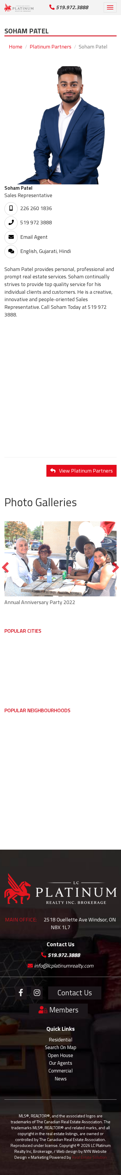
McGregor (14, 812)
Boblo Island (17, 797)
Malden (12, 804)
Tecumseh (14, 663)
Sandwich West (20, 758)
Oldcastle (13, 742)
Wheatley (73, 758)
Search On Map (60, 1047)
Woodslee (73, 820)
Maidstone (15, 734)
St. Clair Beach (18, 766)
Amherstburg (17, 670)
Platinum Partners (50, 47)
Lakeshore (74, 663)
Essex (10, 678)
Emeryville (73, 773)
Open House (60, 1055)
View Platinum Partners (84, 471)
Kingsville (72, 647)
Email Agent (33, 237)
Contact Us (75, 992)
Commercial (60, 1071)
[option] (60, 565)
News (61, 1079)
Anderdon (14, 789)
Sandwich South (20, 750)
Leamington (75, 655)
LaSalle (11, 655)
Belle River (74, 828)
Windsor (12, 647)
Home (15, 47)
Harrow (70, 727)
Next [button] (115, 568)
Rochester (74, 812)
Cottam (70, 797)
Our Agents (60, 1063)
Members (63, 1009)
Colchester (15, 820)
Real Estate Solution (89, 1157)
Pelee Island (75, 750)
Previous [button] (5, 568)
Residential (60, 1039)
